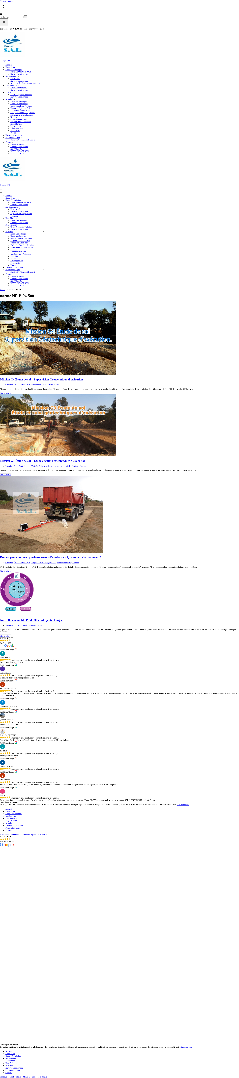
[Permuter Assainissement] (43, 207)
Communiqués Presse (18, 119)
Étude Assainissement (19, 104)
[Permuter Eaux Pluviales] (43, 218)
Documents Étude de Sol (20, 110)
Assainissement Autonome (20, 122)
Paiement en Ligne (12, 828)
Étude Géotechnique (18, 101)
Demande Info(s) (17, 144)
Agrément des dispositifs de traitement (25, 83)
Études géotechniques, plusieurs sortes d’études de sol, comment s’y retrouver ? (50, 557)
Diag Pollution (11, 821)
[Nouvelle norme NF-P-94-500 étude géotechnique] (17, 615)
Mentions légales (29, 834)
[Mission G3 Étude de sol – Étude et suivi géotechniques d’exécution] (58, 455)
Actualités (9, 385)
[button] (22, 69)
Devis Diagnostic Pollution (21, 95)
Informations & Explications (21, 115)
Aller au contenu (6, 1)
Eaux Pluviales (16, 124)
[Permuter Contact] (43, 274)
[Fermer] (4, 22)
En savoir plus (183, 805)
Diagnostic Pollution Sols (20, 108)
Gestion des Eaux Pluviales (21, 106)
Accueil (8, 65)
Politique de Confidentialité (10, 834)
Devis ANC (15, 79)
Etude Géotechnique (13, 814)
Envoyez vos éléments (19, 74)
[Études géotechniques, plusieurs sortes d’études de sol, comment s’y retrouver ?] (51, 552)
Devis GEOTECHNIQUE (20, 72)
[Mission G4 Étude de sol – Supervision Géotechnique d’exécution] (58, 374)
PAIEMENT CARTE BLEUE (22, 140)
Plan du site (42, 834)
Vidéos (13, 133)
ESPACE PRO (16, 149)
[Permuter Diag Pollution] (43, 225)
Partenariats (15, 131)
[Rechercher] (1, 14)
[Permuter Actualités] (43, 232)
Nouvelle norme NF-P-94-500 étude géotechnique (31, 620)
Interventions (15, 126)
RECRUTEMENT (18, 153)
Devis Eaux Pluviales (18, 88)
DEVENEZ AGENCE (19, 151)
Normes (13, 117)
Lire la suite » (5, 393)
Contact (8, 830)
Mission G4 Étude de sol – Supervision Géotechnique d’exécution (41, 379)
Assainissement (11, 816)
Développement (16, 128)
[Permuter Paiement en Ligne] (43, 270)
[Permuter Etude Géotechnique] (43, 200)
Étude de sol (10, 67)
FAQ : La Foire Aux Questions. (22, 113)
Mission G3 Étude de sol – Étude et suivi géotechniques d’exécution (43, 460)
